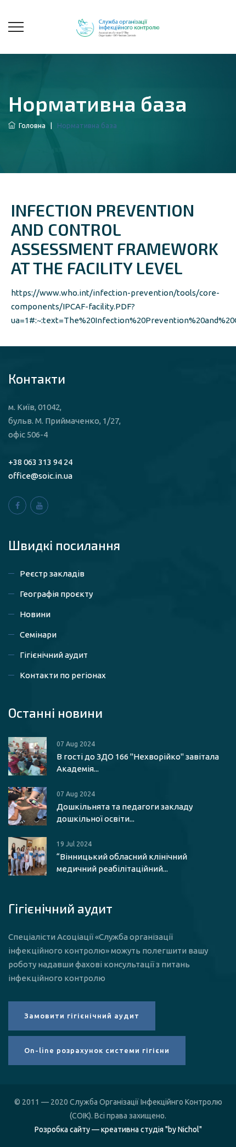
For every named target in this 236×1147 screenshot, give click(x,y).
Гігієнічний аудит (54, 655)
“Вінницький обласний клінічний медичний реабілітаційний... (122, 862)
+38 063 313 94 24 (40, 462)
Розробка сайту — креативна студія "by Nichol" (118, 1129)
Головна (30, 125)
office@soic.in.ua (40, 475)
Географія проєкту (56, 594)
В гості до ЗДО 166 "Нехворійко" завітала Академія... (138, 762)
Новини (35, 614)
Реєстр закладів (52, 573)
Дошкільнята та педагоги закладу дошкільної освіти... (125, 812)
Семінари (38, 634)
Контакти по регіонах (63, 675)
